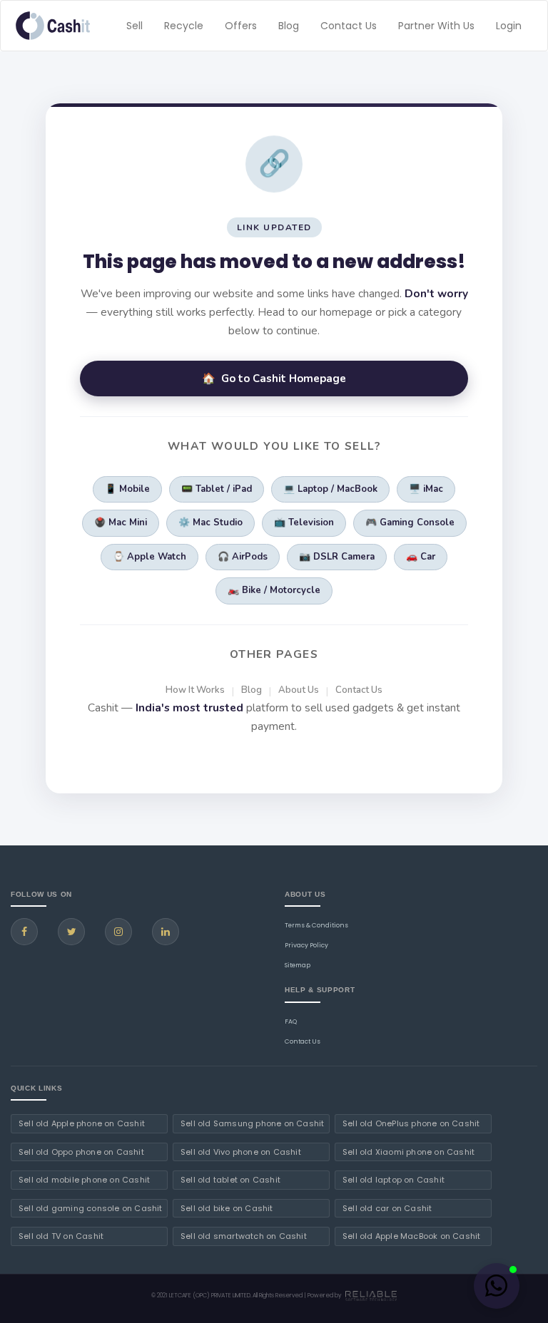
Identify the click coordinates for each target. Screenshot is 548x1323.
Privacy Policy (306, 945)
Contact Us (348, 26)
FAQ (291, 1021)
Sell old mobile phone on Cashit (84, 1179)
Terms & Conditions (316, 925)
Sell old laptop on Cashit (393, 1179)
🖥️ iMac (426, 489)
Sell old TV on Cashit (61, 1236)
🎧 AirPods (243, 556)
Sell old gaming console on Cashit (91, 1208)
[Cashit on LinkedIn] (165, 931)
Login (509, 26)
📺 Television (304, 522)
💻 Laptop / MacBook (330, 489)
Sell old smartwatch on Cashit (244, 1236)
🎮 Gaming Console (410, 522)
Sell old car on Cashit (387, 1208)
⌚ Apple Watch (149, 556)
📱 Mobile (127, 489)
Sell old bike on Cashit (227, 1208)
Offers (241, 26)
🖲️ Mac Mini (120, 522)
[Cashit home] (53, 26)
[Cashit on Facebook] (24, 931)
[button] (496, 1286)
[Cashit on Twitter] (71, 931)
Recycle (183, 26)
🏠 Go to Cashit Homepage (274, 378)
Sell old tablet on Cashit (230, 1179)
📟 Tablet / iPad (216, 489)
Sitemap (297, 965)
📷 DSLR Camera (337, 556)
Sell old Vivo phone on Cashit (241, 1152)
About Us (298, 690)
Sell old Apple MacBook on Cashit (411, 1236)
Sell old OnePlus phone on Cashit (411, 1123)
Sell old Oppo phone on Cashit (81, 1152)
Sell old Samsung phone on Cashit (252, 1123)
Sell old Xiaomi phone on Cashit (408, 1152)
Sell (134, 26)
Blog (288, 26)
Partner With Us (436, 26)
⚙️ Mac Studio (210, 522)
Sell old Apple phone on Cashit (82, 1123)
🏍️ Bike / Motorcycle (274, 590)
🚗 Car (420, 556)
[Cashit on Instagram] (118, 931)
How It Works (195, 690)
